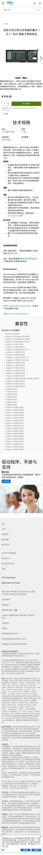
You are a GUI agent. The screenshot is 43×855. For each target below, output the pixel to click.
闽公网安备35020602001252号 (14, 639)
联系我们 (5, 534)
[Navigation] (3, 3)
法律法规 (5, 623)
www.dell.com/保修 (15, 216)
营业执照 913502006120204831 (14, 644)
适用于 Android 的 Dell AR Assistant (17, 306)
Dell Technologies (9, 578)
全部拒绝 (25, 850)
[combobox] (21, 9)
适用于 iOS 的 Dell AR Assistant (15, 314)
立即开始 (6, 481)
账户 (3, 524)
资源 (3, 569)
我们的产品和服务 (9, 553)
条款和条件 (6, 599)
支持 (3, 529)
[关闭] (40, 836)
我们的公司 (6, 558)
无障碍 (4, 628)
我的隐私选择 (7, 610)
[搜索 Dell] (38, 9)
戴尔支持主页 (12, 253)
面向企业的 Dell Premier (11, 583)
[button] (34, 3)
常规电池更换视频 (30, 259)
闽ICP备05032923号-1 (10, 634)
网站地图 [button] (5, 539)
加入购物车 (26, 104)
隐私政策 (5, 605)
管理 (2, 850)
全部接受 (36, 850)
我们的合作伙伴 (8, 564)
